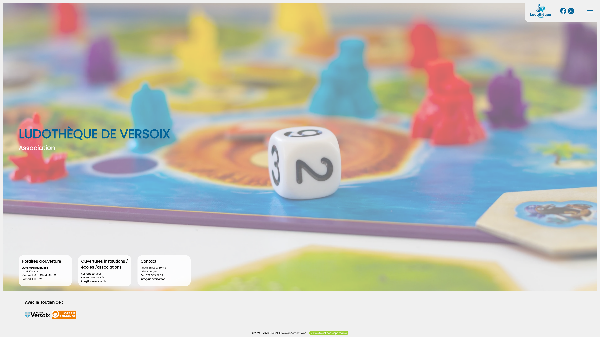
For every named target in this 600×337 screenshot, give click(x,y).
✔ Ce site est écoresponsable (329, 333)
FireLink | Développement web (288, 333)
